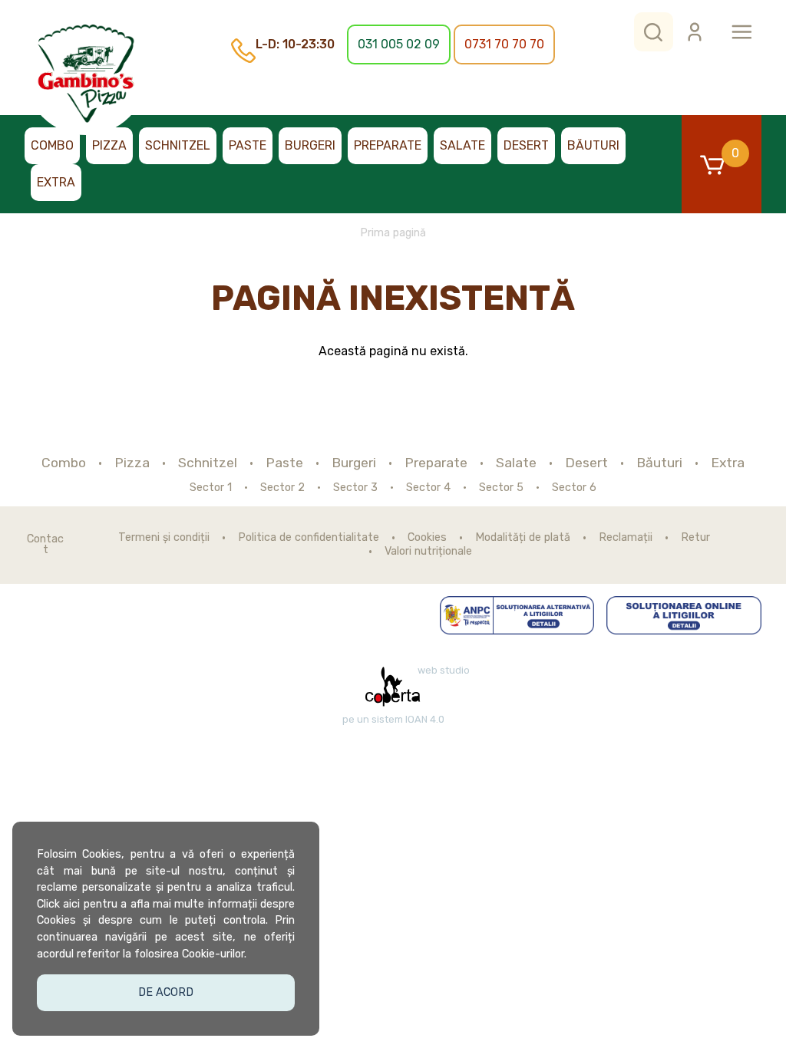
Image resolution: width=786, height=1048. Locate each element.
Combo (52, 145)
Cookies (427, 537)
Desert (526, 145)
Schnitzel (177, 145)
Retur (695, 537)
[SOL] (683, 615)
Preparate (387, 145)
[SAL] (517, 615)
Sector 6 (574, 488)
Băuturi (593, 145)
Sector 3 (355, 488)
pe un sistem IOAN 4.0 (393, 719)
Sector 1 (211, 488)
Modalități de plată (522, 537)
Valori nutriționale (428, 551)
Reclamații (625, 537)
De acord (165, 992)
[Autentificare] (694, 31)
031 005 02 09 (399, 44)
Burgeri (310, 145)
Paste (247, 145)
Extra (56, 182)
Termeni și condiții (164, 537)
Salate (462, 145)
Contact (45, 545)
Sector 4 (428, 488)
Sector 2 (282, 488)
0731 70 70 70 (504, 44)
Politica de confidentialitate (308, 537)
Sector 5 (501, 488)
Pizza (109, 145)
